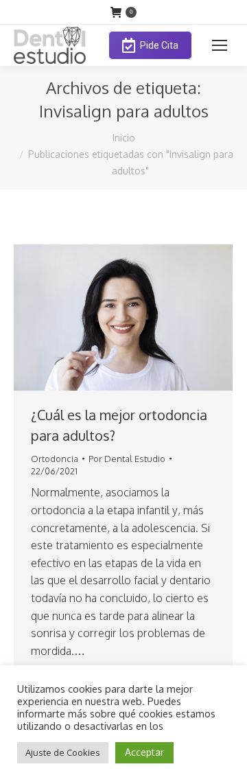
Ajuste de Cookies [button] (62, 752)
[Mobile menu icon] (219, 45)
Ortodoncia (54, 458)
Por (127, 458)
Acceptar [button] (144, 752)
